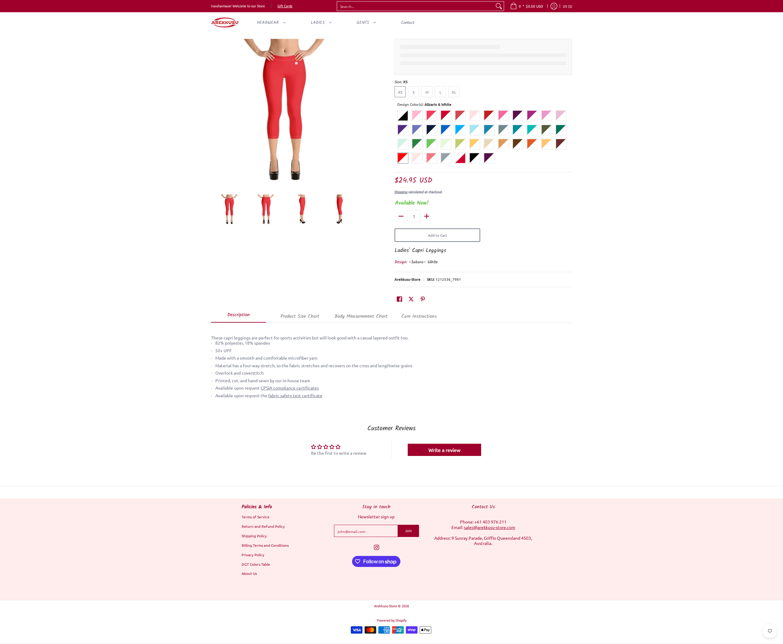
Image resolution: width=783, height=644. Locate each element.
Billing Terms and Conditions (265, 545)
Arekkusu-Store (408, 279)
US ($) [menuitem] (567, 6)
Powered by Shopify (391, 620)
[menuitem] (527, 6)
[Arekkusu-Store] (225, 22)
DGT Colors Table (256, 564)
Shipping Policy (254, 535)
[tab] (238, 317)
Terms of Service (255, 516)
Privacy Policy (253, 554)
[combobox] (415, 6)
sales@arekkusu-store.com (489, 527)
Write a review (444, 450)
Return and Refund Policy (263, 526)
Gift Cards (284, 5)
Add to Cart (437, 235)
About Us (249, 573)
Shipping (401, 191)
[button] (399, 298)
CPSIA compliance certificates (290, 387)
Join (408, 530)
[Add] (426, 216)
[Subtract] (401, 216)
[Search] (499, 6)
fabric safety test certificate (295, 395)
